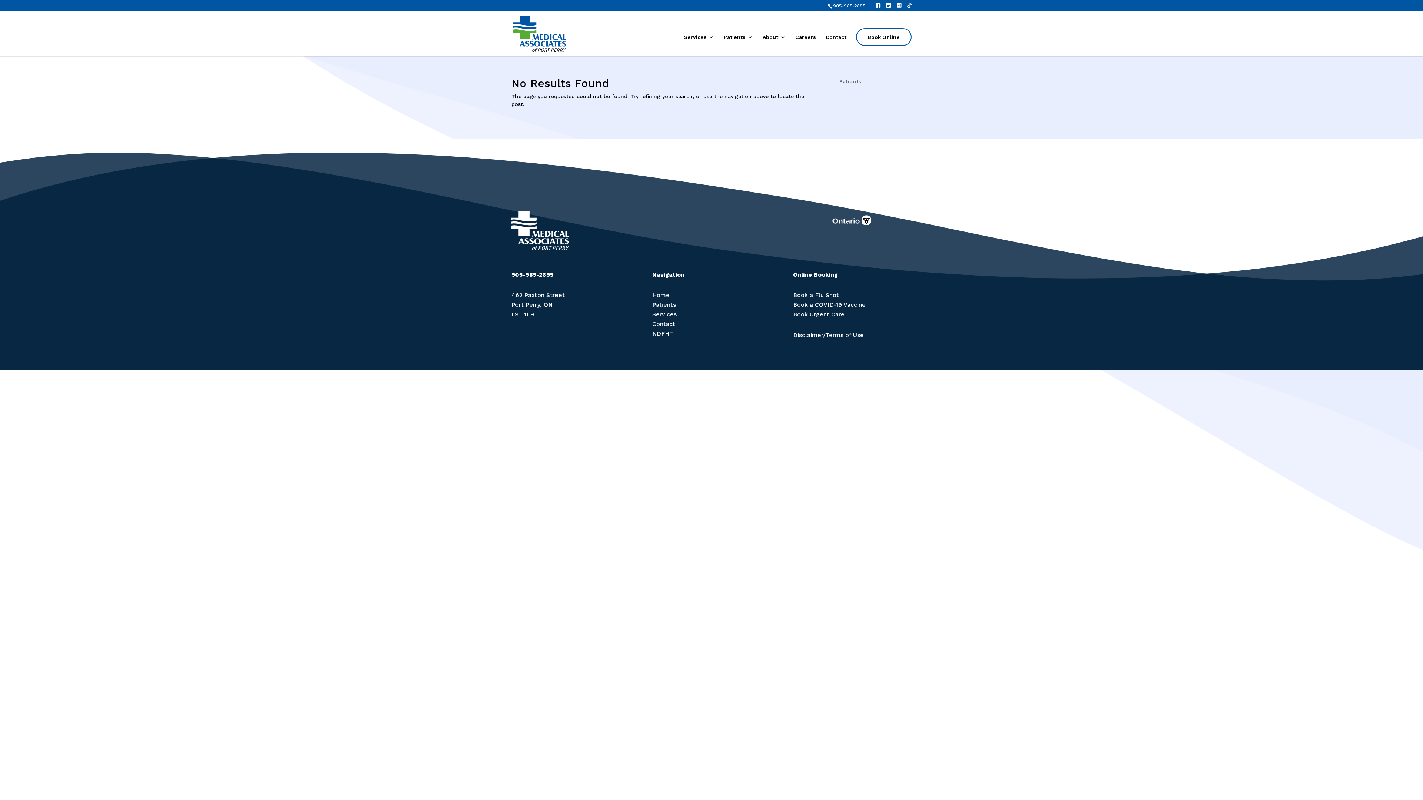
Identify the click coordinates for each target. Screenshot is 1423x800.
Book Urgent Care (819, 314)
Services (695, 37)
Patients (735, 37)
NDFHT (662, 333)
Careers (805, 37)
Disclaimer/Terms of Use (828, 335)
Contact (836, 37)
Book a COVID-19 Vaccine (829, 304)
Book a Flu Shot (816, 295)
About (770, 37)
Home (661, 295)
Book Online (884, 37)
